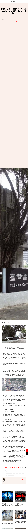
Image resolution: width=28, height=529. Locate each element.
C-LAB (7, 473)
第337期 (9, 475)
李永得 (23, 473)
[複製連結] (9, 322)
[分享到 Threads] (6, 322)
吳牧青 (12, 21)
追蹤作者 (15, 21)
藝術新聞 (5, 503)
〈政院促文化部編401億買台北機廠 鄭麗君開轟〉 (11, 463)
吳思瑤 (14, 473)
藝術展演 (3, 503)
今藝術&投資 (10, 473)
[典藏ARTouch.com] (14, 1)
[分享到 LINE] (4, 322)
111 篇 (6, 479)
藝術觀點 (18, 503)
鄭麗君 (13, 475)
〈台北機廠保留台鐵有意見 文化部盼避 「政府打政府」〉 (12, 467)
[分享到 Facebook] (2, 322)
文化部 (20, 473)
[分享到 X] (8, 322)
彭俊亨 (17, 473)
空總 (6, 475)
